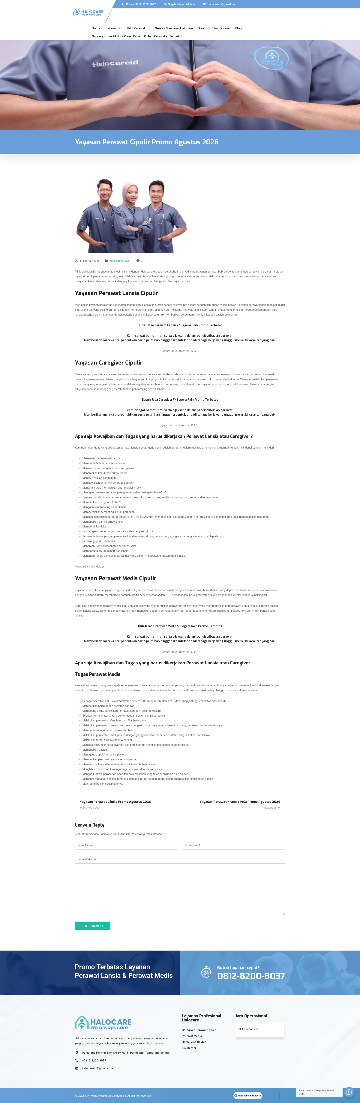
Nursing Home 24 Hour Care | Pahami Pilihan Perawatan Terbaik (135, 36)
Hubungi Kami (220, 28)
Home (96, 28)
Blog (238, 28)
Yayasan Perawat (120, 260)
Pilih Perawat (136, 28)
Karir (201, 28)
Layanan (111, 28)
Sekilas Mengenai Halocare (174, 28)
